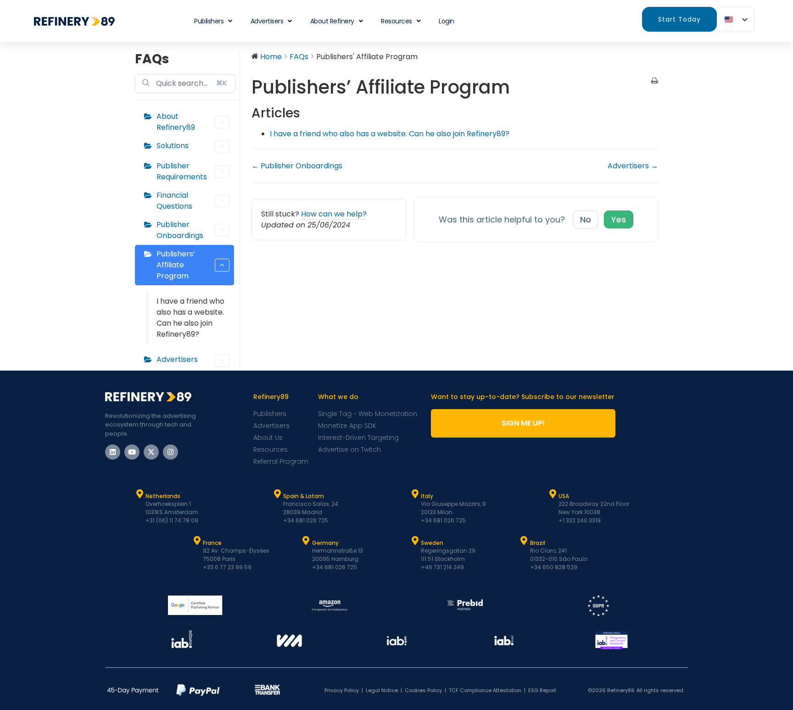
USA (563, 496)
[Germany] (306, 540)
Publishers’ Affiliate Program (175, 265)
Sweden (432, 543)
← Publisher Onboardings (296, 166)
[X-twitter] (151, 452)
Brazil (537, 543)
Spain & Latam (303, 496)
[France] (196, 540)
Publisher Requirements (181, 171)
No (585, 219)
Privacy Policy (341, 690)
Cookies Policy (423, 690)
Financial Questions (174, 200)
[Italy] (414, 494)
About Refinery (332, 21)
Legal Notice (382, 690)
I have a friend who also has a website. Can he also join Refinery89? (190, 317)
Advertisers (267, 21)
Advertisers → (633, 166)
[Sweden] (414, 540)
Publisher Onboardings (179, 230)
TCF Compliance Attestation (485, 690)
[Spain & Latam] (277, 494)
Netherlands (162, 496)
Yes (618, 219)
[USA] (552, 494)
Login (446, 21)
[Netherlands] (139, 494)
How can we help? (334, 214)
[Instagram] (170, 452)
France (212, 543)
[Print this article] (654, 81)
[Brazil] (524, 540)
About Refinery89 (175, 122)
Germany (325, 543)
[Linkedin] (112, 452)
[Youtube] (132, 452)
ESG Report (542, 690)
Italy (427, 496)
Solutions (172, 145)
